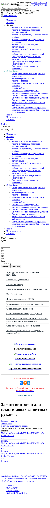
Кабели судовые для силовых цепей (28, 54)
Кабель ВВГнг (12, 490)
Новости (10, 22)
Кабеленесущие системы (23, 78)
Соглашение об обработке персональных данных (24, 480)
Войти (4, 124)
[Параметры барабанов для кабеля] (25, 363)
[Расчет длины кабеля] (25, 353)
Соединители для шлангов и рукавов (29, 107)
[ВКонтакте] (21, 383)
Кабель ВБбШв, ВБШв (16, 493)
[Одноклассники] (25, 383)
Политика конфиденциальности (21, 479)
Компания (11, 20)
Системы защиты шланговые (25, 95)
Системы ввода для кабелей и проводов (30, 93)
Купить (4, 441)
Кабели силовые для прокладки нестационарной (26, 31)
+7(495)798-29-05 (39, 5)
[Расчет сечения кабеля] (25, 343)
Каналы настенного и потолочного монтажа (26, 289)
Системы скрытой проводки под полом (30, 98)
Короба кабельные (20, 88)
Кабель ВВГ (11, 488)
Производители (13, 117)
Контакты (10, 119)
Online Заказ (11, 185)
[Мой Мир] (28, 383)
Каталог (10, 139)
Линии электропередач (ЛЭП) (25, 90)
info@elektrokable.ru (10, 476)
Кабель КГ (11, 486)
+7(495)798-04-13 (39, 2)
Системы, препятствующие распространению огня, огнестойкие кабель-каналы (28, 102)
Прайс (9, 115)
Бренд (4, 261)
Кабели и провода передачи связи (27, 27)
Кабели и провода (20, 81)
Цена (3, 240)
